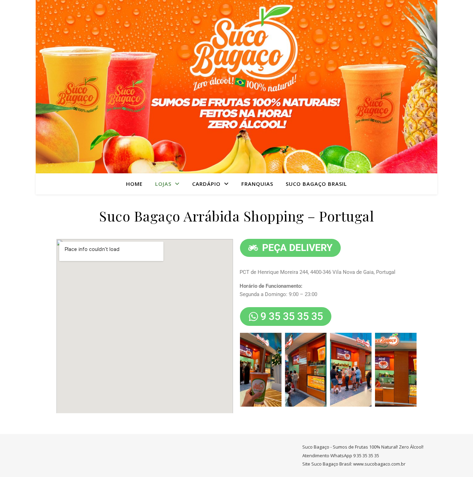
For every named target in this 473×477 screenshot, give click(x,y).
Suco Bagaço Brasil (316, 183)
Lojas (163, 183)
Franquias (257, 183)
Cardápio (206, 183)
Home (134, 183)
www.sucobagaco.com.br (379, 464)
